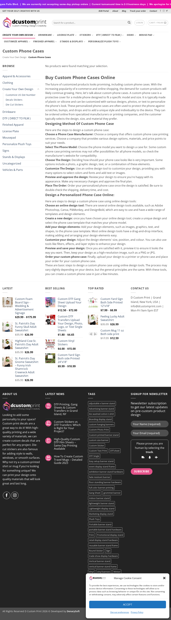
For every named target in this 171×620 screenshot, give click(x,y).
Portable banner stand (100, 524)
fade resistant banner (99, 477)
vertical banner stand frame (102, 566)
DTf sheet (115, 450)
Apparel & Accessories (17, 76)
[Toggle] (38, 89)
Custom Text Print (98, 450)
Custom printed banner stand (104, 434)
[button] (164, 578)
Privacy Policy (137, 612)
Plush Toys (94, 519)
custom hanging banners (101, 424)
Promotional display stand (110, 534)
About (115, 11)
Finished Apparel (44, 41)
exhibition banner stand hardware (106, 471)
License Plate (65, 35)
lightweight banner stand (101, 503)
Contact (153, 11)
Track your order (138, 11)
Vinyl (91, 571)
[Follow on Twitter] (167, 11)
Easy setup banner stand (101, 461)
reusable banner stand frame (103, 545)
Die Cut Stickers (14, 104)
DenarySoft (73, 611)
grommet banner (112, 492)
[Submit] (129, 23)
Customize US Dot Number (21, 94)
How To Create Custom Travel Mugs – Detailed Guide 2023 (68, 460)
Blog (124, 11)
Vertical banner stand (99, 561)
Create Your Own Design (18, 35)
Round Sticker (96, 550)
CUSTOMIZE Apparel (16, 41)
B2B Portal (104, 11)
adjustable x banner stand (102, 403)
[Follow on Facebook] (160, 11)
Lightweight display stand (101, 508)
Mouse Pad (145, 35)
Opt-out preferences (119, 612)
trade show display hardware (103, 555)
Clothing (8, 82)
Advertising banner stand (101, 408)
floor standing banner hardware (105, 482)
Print (91, 534)
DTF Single (94, 456)
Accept (127, 604)
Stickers (85, 35)
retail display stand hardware (103, 540)
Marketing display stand (101, 513)
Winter (117, 571)
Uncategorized (12, 163)
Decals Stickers (14, 99)
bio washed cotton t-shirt (101, 413)
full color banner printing (101, 487)
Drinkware (45, 35)
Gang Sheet (94, 492)
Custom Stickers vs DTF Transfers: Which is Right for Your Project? (67, 426)
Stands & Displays (71, 41)
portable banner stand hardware (105, 529)
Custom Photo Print (99, 429)
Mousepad (9, 137)
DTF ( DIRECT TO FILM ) (108, 35)
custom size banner (98, 440)
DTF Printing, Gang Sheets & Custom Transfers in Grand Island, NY (66, 409)
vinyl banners (103, 571)
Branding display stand (100, 419)
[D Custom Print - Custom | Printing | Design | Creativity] (25, 23)
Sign (108, 550)
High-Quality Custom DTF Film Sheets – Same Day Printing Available (67, 444)
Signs (130, 35)
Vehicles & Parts (13, 170)
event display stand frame (102, 466)
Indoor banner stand (99, 498)
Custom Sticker (96, 445)
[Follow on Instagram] (164, 11)
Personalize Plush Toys (103, 41)
